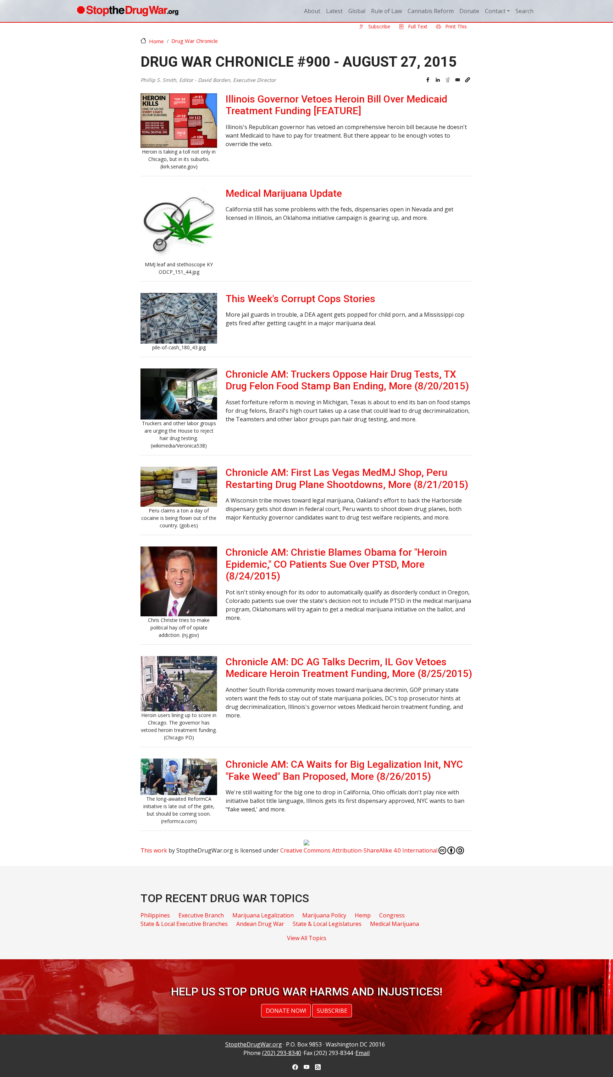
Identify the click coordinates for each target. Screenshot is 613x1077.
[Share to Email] (457, 79)
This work (153, 850)
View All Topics (306, 938)
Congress (392, 915)
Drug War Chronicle (194, 40)
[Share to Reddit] (447, 79)
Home (156, 41)
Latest (334, 11)
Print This (455, 26)
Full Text (417, 26)
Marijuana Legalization (263, 915)
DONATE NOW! (286, 1011)
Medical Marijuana (394, 924)
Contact (495, 11)
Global (356, 11)
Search (524, 11)
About (312, 11)
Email (362, 1053)
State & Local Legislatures (327, 924)
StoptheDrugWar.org (253, 1044)
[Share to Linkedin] (437, 79)
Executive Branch (201, 915)
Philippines (155, 915)
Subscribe (378, 26)
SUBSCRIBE (332, 1011)
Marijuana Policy (324, 915)
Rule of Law (386, 11)
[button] (467, 79)
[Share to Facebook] (427, 79)
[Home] (127, 11)
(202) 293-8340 (281, 1053)
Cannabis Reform (431, 11)
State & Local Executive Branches (184, 924)
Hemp (363, 915)
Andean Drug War (260, 924)
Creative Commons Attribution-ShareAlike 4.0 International (358, 850)
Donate (469, 11)
